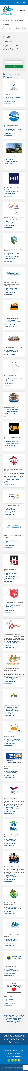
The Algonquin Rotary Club (11, 505)
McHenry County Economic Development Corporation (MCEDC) (11, 284)
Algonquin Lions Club (10, 966)
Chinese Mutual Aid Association (13, 634)
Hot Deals (19, 1016)
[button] (4, 74)
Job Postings (17, 1019)
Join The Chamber (17, 1022)
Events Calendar (10, 1016)
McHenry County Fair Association (13, 157)
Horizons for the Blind (10, 736)
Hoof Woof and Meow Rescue (12, 316)
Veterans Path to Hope (10, 798)
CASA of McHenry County (11, 95)
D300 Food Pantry (9, 997)
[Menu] (21, 2)
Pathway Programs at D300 (12, 187)
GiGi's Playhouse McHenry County (13, 217)
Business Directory (9, 1015)
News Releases (20, 1015)
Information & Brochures (14, 1022)
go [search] (14, 66)
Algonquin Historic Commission (13, 347)
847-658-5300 (17, 1053)
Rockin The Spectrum (10, 375)
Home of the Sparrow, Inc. (11, 407)
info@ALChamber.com (15, 1056)
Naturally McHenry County (11, 705)
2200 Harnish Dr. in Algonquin (15, 1051)
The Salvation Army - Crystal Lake (13, 602)
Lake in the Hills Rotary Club (12, 866)
